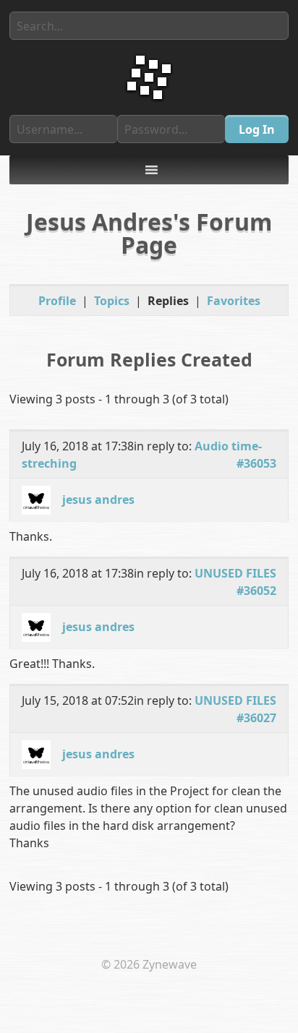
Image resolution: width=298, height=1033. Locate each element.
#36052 (256, 591)
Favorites (233, 301)
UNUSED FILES (235, 573)
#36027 (256, 718)
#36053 (256, 463)
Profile (57, 301)
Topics (111, 301)
